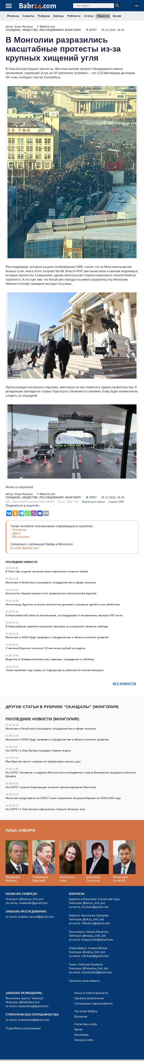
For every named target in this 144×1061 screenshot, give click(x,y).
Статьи (89, 16)
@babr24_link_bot (31, 899)
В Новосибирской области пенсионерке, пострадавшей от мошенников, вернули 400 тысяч (64, 615)
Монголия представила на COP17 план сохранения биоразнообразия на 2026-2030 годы (63, 798)
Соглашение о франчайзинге (93, 1003)
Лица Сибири (20, 830)
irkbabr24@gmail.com (96, 923)
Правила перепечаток (89, 998)
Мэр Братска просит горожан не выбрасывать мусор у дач (43, 761)
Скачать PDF (116, 501)
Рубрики (44, 16)
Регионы (13, 16)
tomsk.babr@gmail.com (97, 972)
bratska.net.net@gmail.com (36, 916)
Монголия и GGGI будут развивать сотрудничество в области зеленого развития (57, 637)
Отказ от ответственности (91, 993)
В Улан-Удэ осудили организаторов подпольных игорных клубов (47, 571)
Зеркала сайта (84, 1039)
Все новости (124, 684)
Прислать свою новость (84, 980)
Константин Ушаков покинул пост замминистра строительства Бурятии (51, 593)
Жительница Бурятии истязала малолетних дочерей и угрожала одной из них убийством (63, 604)
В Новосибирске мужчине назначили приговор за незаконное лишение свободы (57, 626)
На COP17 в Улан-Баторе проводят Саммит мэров (38, 750)
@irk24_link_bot (93, 919)
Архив (116, 16)
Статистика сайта (85, 1024)
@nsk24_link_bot (94, 952)
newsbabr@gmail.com (33, 903)
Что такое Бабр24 (86, 1011)
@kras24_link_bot (94, 935)
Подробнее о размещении (23, 1028)
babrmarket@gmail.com (33, 1019)
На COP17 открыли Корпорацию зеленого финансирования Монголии (51, 787)
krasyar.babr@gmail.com (97, 939)
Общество (30, 29)
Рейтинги (73, 16)
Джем (16, 533)
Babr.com (37, 6)
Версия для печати (93, 501)
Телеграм (19, 529)
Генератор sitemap (91, 1053)
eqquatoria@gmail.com (33, 1006)
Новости (103, 16)
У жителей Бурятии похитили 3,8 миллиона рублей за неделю (46, 648)
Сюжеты (28, 16)
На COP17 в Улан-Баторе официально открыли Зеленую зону (45, 809)
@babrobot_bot (30, 1002)
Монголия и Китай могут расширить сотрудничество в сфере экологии (51, 582)
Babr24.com (47, 26)
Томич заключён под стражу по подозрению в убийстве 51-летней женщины (55, 670)
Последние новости (21, 561)
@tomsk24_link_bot (95, 968)
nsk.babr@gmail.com (95, 956)
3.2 (28, 1053)
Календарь (81, 1034)
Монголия (73, 29)
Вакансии (80, 1016)
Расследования (51, 29)
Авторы (58, 16)
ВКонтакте (21, 536)
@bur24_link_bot (94, 903)
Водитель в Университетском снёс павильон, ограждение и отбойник (50, 659)
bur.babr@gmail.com (24, 548)
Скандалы (13, 29)
